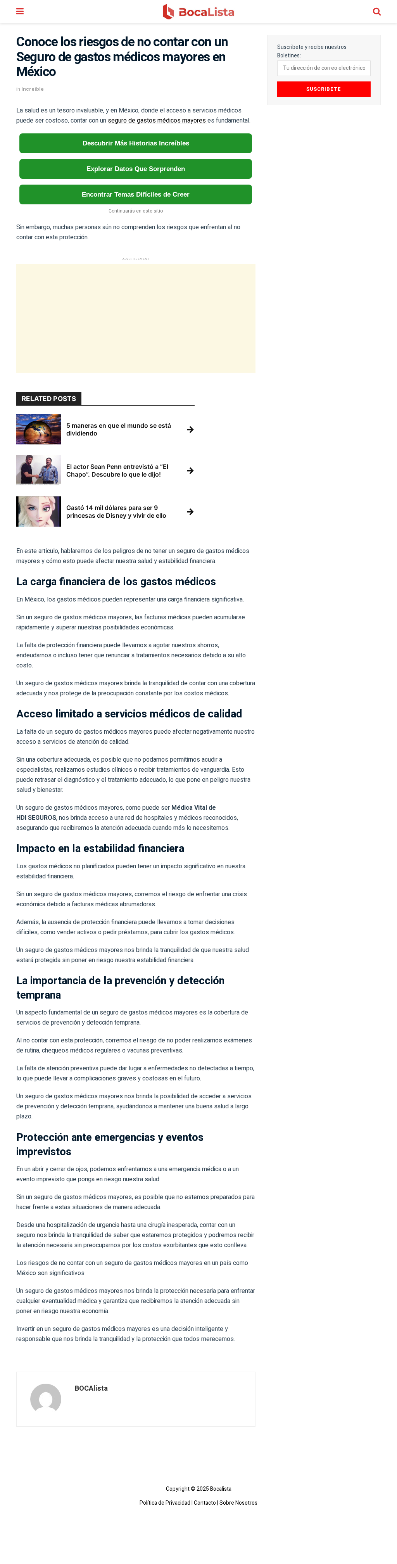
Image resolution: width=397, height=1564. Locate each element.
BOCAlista (91, 1388)
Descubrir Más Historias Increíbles (136, 143)
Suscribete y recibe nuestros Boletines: (312, 51)
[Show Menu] (20, 11)
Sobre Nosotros (238, 1503)
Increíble (32, 89)
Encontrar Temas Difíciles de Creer (136, 194)
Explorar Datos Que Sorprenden (135, 169)
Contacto (205, 1503)
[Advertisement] (135, 318)
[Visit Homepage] (198, 11)
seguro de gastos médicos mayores (157, 120)
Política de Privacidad (165, 1503)
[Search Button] (377, 11)
